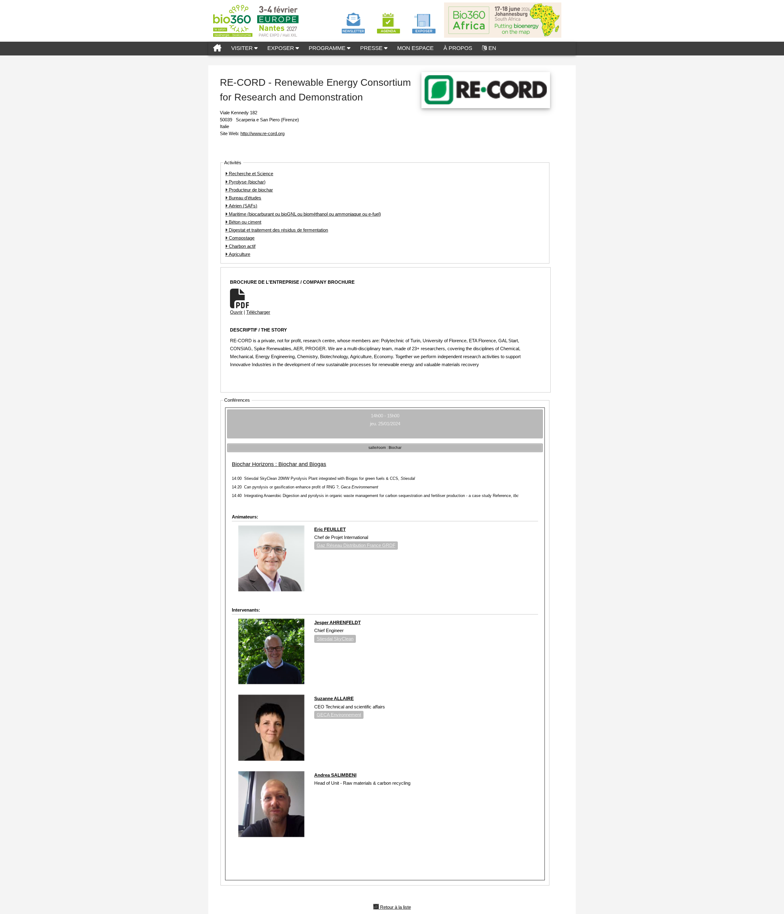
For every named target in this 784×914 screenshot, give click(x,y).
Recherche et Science (250, 173)
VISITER (242, 48)
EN (492, 48)
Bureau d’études (244, 197)
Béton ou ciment (244, 222)
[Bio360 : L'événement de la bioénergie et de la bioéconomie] (217, 48)
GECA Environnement (339, 714)
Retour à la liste (395, 907)
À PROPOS (457, 48)
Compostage (241, 238)
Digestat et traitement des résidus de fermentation (278, 230)
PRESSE (372, 48)
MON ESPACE (415, 48)
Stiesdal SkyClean (335, 638)
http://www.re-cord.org (262, 133)
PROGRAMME (328, 48)
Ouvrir (236, 312)
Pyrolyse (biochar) (247, 181)
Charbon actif (241, 246)
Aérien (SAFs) (242, 205)
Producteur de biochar (250, 189)
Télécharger (258, 312)
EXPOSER (281, 48)
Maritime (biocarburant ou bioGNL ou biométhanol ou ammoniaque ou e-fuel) (304, 214)
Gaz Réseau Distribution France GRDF (356, 545)
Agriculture (239, 254)
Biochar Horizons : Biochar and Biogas (279, 464)
